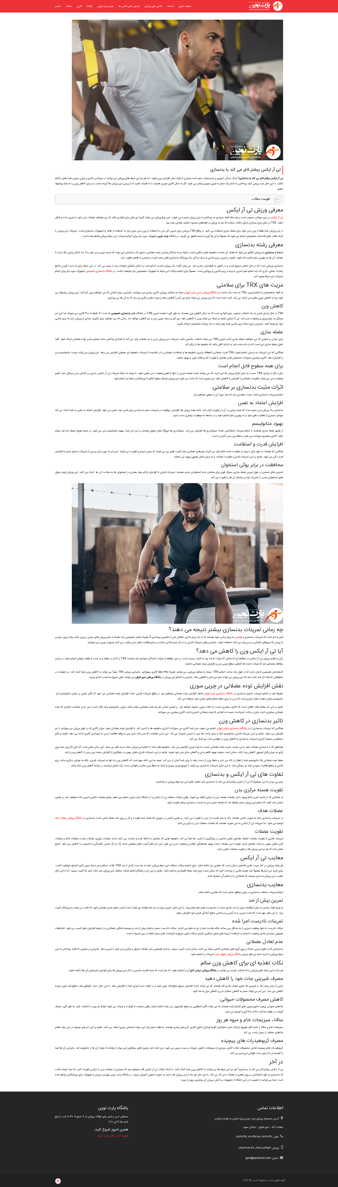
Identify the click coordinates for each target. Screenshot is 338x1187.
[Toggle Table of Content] (275, 199)
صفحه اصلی (185, 6)
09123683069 (246, 1148)
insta (58, 1181)
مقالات (68, 6)
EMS (89, 6)
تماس (58, 6)
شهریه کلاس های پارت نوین (113, 1136)
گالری (79, 6)
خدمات (170, 6)
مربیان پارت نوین (105, 6)
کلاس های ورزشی (153, 6)
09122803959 (263, 1148)
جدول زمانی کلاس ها (129, 6)
